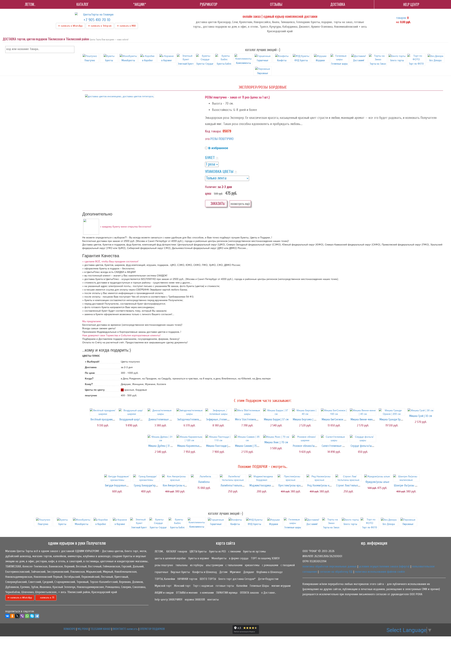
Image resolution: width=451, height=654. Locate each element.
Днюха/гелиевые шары (162, 419)
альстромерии (214, 565)
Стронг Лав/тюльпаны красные (354, 485)
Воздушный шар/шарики (134, 419)
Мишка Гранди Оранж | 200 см (397, 419)
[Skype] (32, 616)
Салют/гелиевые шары (335, 446)
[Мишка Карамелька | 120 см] (189, 438)
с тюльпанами (234, 565)
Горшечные (262, 60)
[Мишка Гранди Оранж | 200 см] (392, 412)
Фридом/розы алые (377, 482)
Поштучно (90, 60)
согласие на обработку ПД (336, 572)
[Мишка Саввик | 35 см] (247, 438)
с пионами (234, 551)
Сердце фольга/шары (363, 446)
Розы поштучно (222, 139)
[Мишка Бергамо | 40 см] (305, 412)
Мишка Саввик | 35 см (248, 446)
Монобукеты (219, 558)
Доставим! (358, 60)
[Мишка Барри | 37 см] (276, 412)
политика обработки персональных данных (329, 566)
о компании (207, 592)
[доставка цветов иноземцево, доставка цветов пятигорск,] (119, 96)
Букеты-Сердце (205, 63)
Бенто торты (397, 60)
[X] (17, 616)
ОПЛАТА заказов (249, 592)
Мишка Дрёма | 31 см (161, 446)
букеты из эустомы (254, 551)
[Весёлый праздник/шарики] (103, 412)
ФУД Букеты (301, 60)
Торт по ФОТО (416, 63)
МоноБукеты (128, 60)
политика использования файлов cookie (380, 572)
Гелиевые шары (339, 63)
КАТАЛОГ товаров (176, 551)
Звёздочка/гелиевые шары (193, 419)
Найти (71, 49)
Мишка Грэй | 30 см (420, 416)
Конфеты (281, 60)
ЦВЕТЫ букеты (198, 551)
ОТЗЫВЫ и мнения (186, 592)
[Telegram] (37, 616)
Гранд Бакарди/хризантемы (151, 485)
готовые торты (225, 585)
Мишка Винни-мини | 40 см (367, 419)
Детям (223, 572)
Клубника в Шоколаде (270, 572)
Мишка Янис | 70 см (276, 442)
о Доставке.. (268, 592)
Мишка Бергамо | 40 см (307, 419)
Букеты (109, 60)
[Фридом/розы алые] (377, 476)
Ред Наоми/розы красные (322, 485)
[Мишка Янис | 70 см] (276, 437)
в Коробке (147, 60)
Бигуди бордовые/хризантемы (123, 485)
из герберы (196, 565)
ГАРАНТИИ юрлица (226, 592)
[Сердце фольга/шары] (363, 438)
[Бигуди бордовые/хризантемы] (117, 478)
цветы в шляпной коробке (170, 558)
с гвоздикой (288, 565)
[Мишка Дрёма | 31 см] (160, 438)
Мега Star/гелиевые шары (251, 419)
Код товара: (213, 131)
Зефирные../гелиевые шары (222, 419)
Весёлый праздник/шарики (107, 419)
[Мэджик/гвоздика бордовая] (262, 478)
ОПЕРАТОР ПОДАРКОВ (152, 629)
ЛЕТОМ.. (159, 551)
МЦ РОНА (83, 629)
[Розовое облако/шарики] (305, 438)
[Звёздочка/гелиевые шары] (189, 412)
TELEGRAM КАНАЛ (100, 629)
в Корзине (166, 60)
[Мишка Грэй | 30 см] (420, 410)
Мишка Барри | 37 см (276, 419)
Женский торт (182, 585)
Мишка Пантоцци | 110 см (221, 446)
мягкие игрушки (281, 585)
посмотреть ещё (240, 203)
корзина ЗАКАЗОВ (195, 599)
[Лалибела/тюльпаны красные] (233, 478)
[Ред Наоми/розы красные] (319, 478)
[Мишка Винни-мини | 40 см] (363, 412)
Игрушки (320, 60)
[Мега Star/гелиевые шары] (247, 412)
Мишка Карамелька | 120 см (194, 446)
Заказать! (217, 203)
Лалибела (204, 482)
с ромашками (270, 565)
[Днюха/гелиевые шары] (160, 412)
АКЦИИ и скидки (164, 592)
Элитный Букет (186, 63)
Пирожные (262, 73)
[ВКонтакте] (7, 616)
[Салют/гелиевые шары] (334, 438)
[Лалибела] (204, 476)
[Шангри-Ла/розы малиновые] (406, 478)
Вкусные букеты (180, 572)
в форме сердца (238, 558)
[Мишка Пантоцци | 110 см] (218, 438)
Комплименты (243, 63)
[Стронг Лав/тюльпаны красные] (348, 478)
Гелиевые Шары (259, 585)
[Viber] (22, 616)
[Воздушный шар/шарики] (132, 412)
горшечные (161, 572)
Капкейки (241, 585)
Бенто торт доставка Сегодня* (236, 579)
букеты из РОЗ (217, 551)
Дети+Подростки (268, 579)
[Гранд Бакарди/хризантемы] (146, 478)
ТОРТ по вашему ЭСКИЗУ (265, 558)
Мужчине (235, 572)
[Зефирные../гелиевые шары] (218, 412)
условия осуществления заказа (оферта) (384, 566)
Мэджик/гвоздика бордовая (266, 485)
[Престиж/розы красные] (290, 478)
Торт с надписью (203, 585)
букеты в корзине (198, 558)
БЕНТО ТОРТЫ (208, 579)
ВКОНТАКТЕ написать (125, 629)
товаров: (401, 18)
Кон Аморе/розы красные (178, 485)
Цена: (208, 193)
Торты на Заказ (378, 63)
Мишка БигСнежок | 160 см (337, 419)
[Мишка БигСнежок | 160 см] (334, 412)
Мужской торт (163, 585)
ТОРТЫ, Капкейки (165, 579)
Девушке (248, 572)
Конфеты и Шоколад (204, 572)
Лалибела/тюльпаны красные (238, 485)
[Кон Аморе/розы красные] (175, 478)
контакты (213, 599)
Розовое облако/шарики (307, 446)
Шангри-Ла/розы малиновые (411, 485)
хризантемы (252, 565)
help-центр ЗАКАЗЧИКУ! (168, 599)
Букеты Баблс (224, 63)
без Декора (435, 60)
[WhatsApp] (27, 616)
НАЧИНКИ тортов (187, 579)
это (207, 139)
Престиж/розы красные (292, 485)
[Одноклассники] (12, 616)
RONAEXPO (69, 629)
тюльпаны (181, 565)
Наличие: (211, 187)
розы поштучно (164, 565)
